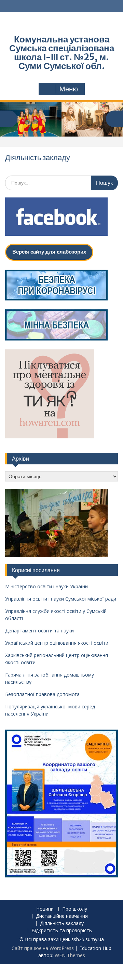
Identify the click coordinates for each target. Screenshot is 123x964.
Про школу (74, 909)
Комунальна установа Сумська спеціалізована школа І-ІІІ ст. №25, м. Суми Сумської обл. (61, 53)
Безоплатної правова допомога (42, 694)
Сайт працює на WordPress (43, 948)
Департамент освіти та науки (39, 630)
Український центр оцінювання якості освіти (56, 643)
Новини (45, 909)
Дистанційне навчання (62, 916)
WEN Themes (70, 955)
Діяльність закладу (62, 923)
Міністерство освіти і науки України (46, 586)
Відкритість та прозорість (61, 930)
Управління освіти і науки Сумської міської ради (60, 598)
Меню (68, 89)
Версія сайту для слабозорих (49, 252)
